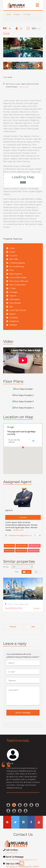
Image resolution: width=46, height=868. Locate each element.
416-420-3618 (12, 853)
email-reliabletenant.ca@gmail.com (21, 860)
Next (33, 627)
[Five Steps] (23, 47)
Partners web (9, 546)
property (17, 14)
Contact (23, 517)
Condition (13, 318)
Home (8, 14)
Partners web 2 (22, 546)
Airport (12, 314)
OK (33, 441)
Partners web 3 (34, 546)
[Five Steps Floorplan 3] (23, 401)
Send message (23, 712)
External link (9, 550)
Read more (19, 530)
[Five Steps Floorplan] (23, 388)
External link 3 (33, 550)
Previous (13, 627)
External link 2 (21, 550)
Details (37, 608)
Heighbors (14, 321)
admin (9, 510)
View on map (24, 87)
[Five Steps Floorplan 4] (23, 407)
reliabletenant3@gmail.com (20, 535)
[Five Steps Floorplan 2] (23, 395)
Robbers (13, 325)
